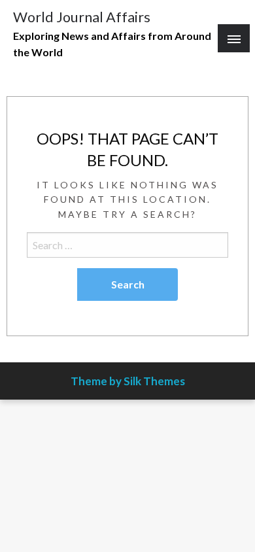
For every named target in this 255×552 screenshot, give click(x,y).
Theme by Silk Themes (128, 381)
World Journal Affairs (81, 17)
